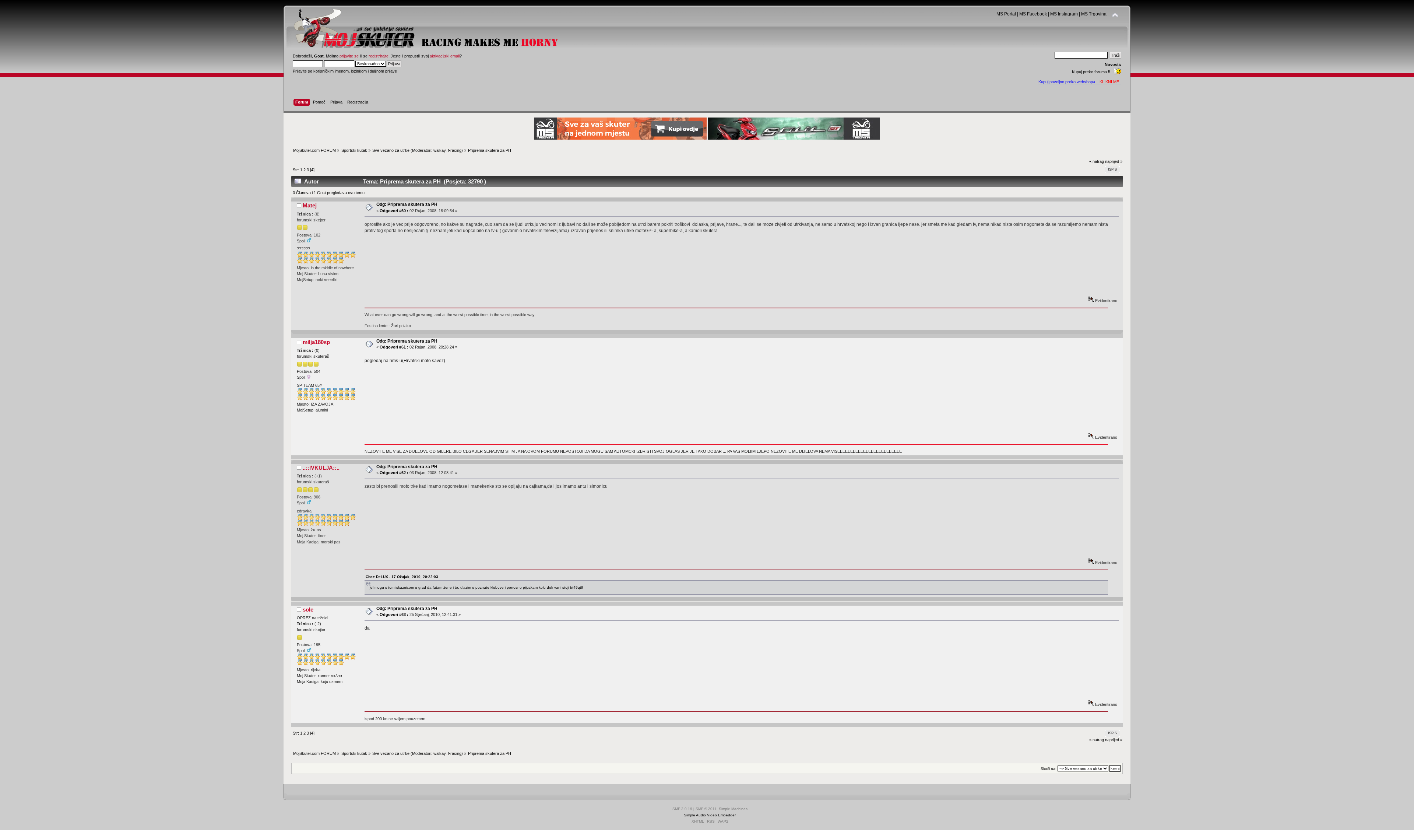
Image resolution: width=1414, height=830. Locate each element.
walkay (439, 150)
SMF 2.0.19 (682, 809)
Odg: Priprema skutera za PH (406, 204)
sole (308, 609)
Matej (310, 205)
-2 (318, 623)
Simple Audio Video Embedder (710, 815)
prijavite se (349, 56)
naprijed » (1113, 161)
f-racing (454, 150)
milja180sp (316, 342)
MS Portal (1006, 14)
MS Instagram (1064, 14)
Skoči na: (1048, 769)
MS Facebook (1033, 14)
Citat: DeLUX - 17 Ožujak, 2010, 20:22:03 (402, 577)
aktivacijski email (445, 56)
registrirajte (378, 56)
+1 (318, 476)
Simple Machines (733, 809)
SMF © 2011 (706, 809)
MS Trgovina (1094, 14)
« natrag (1096, 161)
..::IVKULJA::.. (321, 468)
